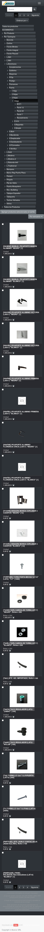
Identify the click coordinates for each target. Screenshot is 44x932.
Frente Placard (12, 53)
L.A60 (9, 57)
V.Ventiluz (13, 148)
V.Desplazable (14, 138)
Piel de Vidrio (12, 183)
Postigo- (12, 81)
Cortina (9, 43)
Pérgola (10, 179)
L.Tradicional (11, 166)
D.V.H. (16, 121)
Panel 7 (20, 114)
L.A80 (9, 60)
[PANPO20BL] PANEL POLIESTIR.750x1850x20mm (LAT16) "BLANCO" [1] (18, 875)
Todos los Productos (12, 207)
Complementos (15, 67)
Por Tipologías (9, 36)
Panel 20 (20, 111)
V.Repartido (18, 124)
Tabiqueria (11, 196)
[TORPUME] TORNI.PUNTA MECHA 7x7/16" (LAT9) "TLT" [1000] (20, 578)
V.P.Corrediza (14, 145)
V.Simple (17, 128)
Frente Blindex (12, 46)
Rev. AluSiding (12, 190)
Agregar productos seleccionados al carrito (18, 212)
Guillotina (12, 70)
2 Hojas (15, 94)
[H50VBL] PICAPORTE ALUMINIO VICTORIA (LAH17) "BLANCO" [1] (21, 346)
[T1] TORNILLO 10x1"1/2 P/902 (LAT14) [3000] (19, 809)
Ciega (16, 101)
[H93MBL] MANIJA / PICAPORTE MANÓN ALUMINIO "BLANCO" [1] (20, 280)
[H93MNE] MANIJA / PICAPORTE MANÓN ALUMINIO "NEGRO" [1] (20, 247)
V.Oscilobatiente (15, 142)
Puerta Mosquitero (14, 186)
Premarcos (13, 84)
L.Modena (10, 155)
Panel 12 (20, 107)
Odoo (15, 925)
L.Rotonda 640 (12, 162)
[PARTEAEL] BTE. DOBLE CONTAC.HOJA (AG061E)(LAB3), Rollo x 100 (20, 842)
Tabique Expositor (14, 193)
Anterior (9, 15)
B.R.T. (19, 104)
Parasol (9, 176)
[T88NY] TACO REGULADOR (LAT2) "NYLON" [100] (18, 743)
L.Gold (9, 152)
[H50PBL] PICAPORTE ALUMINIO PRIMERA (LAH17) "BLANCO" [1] (21, 412)
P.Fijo (11, 77)
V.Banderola (14, 135)
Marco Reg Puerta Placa (16, 172)
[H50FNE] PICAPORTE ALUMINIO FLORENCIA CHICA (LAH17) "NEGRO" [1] (20, 445)
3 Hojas (15, 97)
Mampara (10, 169)
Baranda (10, 40)
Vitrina (9, 203)
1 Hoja (14, 91)
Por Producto (9, 33)
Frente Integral (12, 50)
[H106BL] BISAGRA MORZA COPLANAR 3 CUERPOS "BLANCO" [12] (20, 545)
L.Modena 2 (11, 159)
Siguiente (35, 15)
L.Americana (11, 64)
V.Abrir (11, 131)
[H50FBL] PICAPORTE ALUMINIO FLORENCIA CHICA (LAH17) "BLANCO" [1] (20, 478)
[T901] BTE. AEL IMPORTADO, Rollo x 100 (20, 678)
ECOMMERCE (8, 30)
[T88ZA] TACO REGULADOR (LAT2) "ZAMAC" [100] (18, 710)
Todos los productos (10, 26)
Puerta (11, 87)
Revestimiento (22, 118)
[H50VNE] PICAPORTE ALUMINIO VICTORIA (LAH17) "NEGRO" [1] (21, 313)
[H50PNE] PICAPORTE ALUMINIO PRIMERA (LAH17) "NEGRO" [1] (21, 379)
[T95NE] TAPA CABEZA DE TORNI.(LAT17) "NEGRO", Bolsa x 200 (20, 611)
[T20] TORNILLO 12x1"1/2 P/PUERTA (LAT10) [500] (18, 776)
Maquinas (13, 74)
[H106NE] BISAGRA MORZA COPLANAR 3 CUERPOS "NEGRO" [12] (20, 512)
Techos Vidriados (13, 200)
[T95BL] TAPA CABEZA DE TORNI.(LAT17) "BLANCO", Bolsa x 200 (20, 644)
